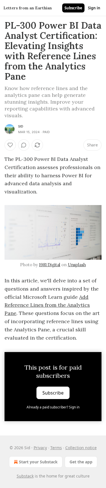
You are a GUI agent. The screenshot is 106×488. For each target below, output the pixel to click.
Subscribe (73, 7)
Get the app (81, 461)
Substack (25, 476)
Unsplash (77, 264)
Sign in (94, 7)
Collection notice (81, 447)
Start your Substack (38, 461)
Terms (56, 447)
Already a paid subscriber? (53, 407)
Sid (20, 126)
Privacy (40, 447)
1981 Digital (49, 264)
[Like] (10, 145)
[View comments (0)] (23, 145)
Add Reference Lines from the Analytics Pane (47, 305)
